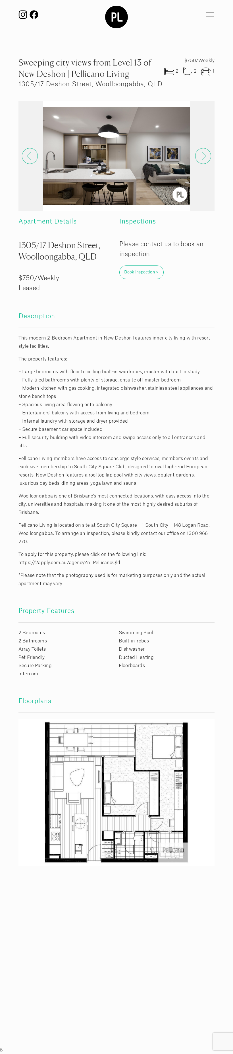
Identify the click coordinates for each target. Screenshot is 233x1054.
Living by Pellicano (116, 17)
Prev (30, 156)
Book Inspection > (141, 272)
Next (203, 156)
